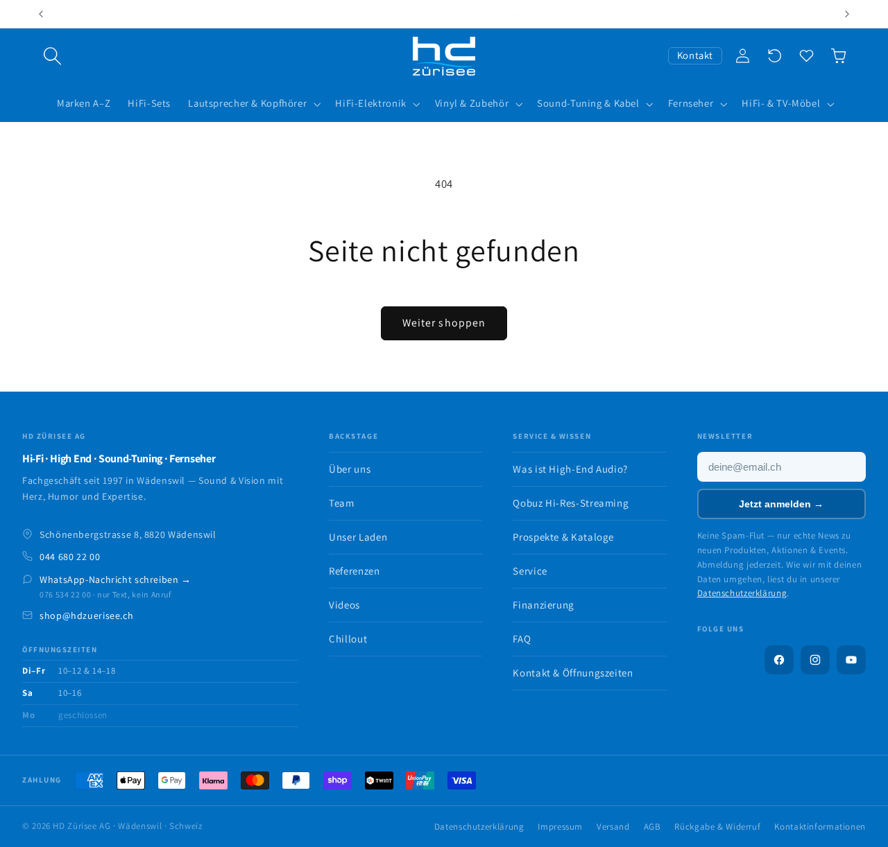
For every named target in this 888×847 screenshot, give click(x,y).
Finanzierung (543, 604)
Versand (613, 826)
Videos (344, 604)
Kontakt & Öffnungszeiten (573, 672)
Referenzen (354, 570)
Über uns (349, 468)
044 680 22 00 (70, 556)
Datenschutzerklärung (742, 593)
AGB (652, 826)
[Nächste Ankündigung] (847, 14)
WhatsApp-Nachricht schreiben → (115, 579)
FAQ (522, 638)
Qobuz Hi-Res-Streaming (571, 502)
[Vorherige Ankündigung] (41, 14)
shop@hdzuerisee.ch (86, 615)
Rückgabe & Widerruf (717, 826)
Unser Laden (358, 536)
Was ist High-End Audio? (570, 468)
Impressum (560, 826)
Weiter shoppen (444, 322)
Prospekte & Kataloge (563, 536)
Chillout (348, 638)
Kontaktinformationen (820, 826)
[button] (53, 56)
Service (530, 570)
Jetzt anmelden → (781, 503)
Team (342, 502)
